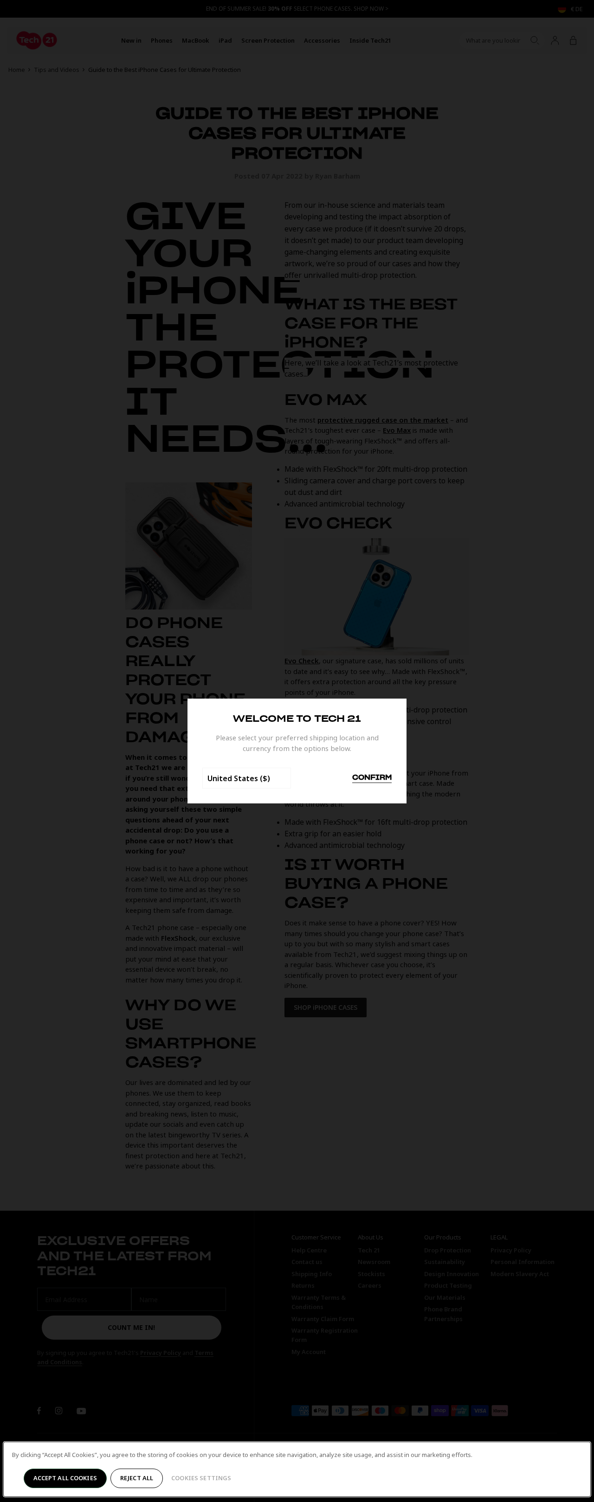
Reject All (136, 1478)
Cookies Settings (201, 1478)
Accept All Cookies (65, 1478)
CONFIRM (372, 778)
